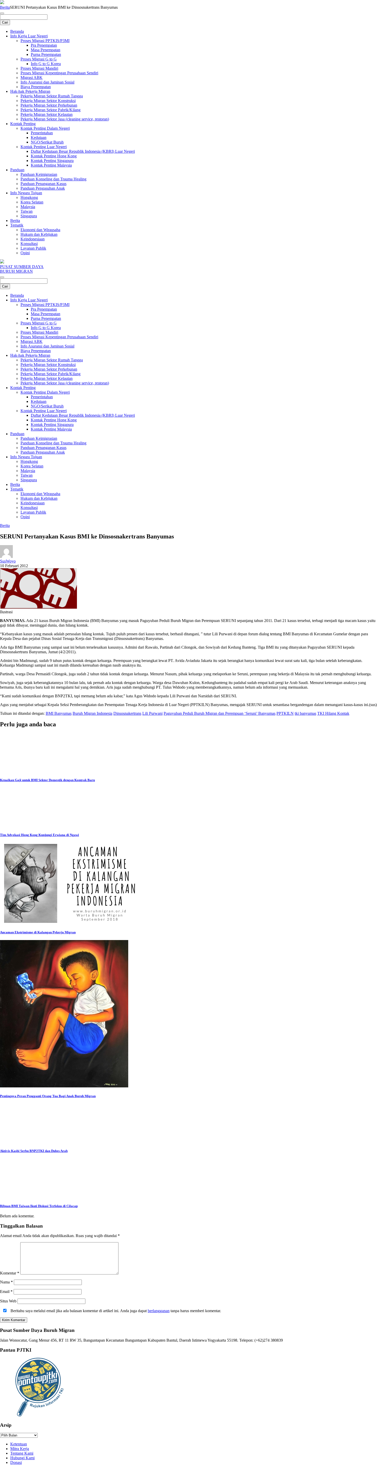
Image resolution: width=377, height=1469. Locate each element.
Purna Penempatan (46, 54)
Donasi (16, 1462)
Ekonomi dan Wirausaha (40, 230)
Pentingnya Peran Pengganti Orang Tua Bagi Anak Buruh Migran (48, 1096)
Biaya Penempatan (36, 87)
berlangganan (159, 1311)
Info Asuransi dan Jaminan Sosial (47, 82)
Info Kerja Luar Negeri (29, 36)
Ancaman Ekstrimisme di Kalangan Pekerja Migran (38, 932)
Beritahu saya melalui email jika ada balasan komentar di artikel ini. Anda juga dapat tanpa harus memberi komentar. (115, 1311)
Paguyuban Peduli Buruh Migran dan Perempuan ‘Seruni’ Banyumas (219, 713)
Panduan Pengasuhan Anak (43, 188)
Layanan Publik (33, 248)
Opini (25, 253)
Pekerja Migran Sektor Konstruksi (48, 100)
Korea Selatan (32, 202)
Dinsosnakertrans (127, 713)
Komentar (9, 1273)
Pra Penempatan (44, 45)
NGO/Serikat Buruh (47, 142)
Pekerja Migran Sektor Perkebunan (49, 105)
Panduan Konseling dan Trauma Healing (53, 179)
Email (6, 1291)
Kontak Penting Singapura (52, 160)
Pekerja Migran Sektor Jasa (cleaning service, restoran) (65, 119)
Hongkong (29, 197)
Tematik (16, 225)
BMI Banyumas (59, 713)
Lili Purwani (152, 713)
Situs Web (8, 1301)
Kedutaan (38, 137)
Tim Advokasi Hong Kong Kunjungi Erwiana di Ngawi (39, 835)
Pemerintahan (42, 133)
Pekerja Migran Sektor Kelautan (47, 114)
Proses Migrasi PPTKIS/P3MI (45, 40)
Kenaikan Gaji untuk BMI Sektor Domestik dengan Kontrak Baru (47, 780)
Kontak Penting (23, 123)
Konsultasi (29, 243)
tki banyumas (305, 713)
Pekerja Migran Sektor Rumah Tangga (52, 96)
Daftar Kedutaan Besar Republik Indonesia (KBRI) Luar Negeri (83, 151)
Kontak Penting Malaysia (51, 165)
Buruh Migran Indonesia (92, 713)
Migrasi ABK (32, 77)
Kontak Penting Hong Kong (54, 156)
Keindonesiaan (33, 239)
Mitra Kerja (19, 1448)
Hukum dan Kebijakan (39, 234)
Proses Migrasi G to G (39, 59)
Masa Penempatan (45, 50)
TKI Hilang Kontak (333, 713)
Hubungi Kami (22, 1458)
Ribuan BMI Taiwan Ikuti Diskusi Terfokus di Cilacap (39, 1206)
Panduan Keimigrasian (39, 174)
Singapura (29, 216)
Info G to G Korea (46, 64)
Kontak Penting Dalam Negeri (45, 128)
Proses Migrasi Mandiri (39, 68)
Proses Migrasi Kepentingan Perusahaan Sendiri (59, 73)
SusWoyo (8, 561)
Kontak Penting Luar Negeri (44, 147)
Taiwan (27, 211)
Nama (6, 1282)
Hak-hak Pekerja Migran (30, 91)
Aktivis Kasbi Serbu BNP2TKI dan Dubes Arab (34, 1151)
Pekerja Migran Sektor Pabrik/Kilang (51, 110)
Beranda (17, 31)
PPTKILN (285, 713)
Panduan (17, 170)
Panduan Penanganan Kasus (43, 183)
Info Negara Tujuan (26, 193)
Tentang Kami (21, 1453)
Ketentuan (18, 1444)
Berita (5, 7)
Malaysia (28, 207)
